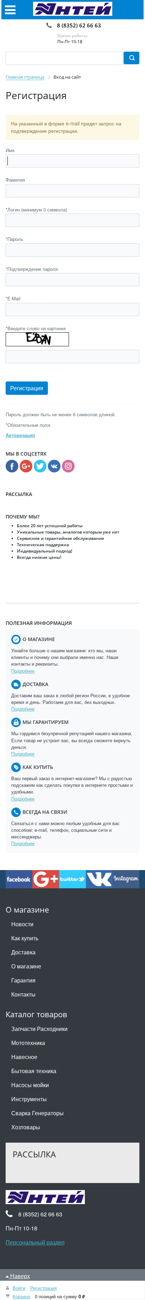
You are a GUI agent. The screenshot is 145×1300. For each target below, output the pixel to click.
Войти (19, 1288)
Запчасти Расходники (39, 1029)
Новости (22, 924)
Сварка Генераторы (37, 1113)
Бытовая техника (33, 1071)
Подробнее (22, 670)
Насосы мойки (30, 1085)
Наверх (19, 1276)
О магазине (26, 966)
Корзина (21, 1296)
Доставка (23, 952)
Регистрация (43, 1288)
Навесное (24, 1057)
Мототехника (28, 1043)
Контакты (23, 994)
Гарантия (23, 980)
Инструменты (29, 1099)
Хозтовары (25, 1127)
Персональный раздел (35, 1242)
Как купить (24, 938)
